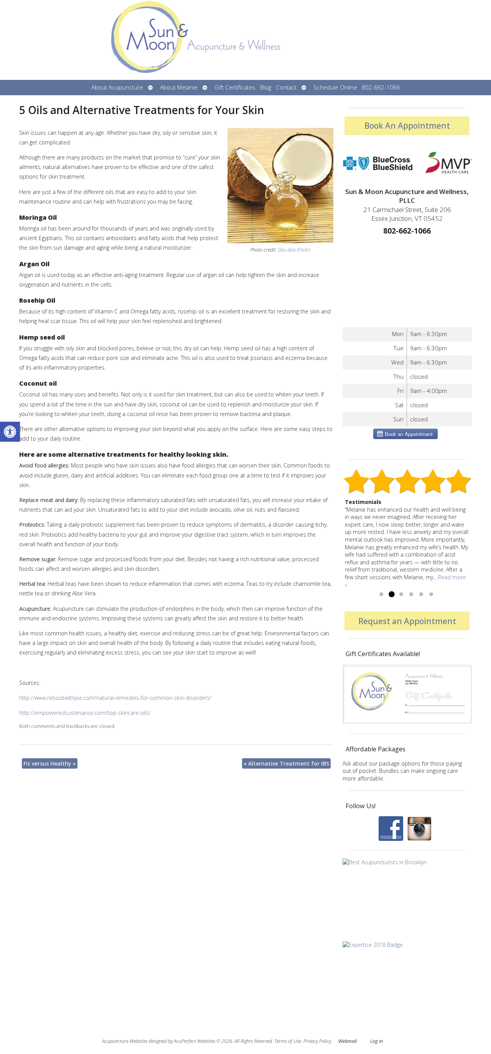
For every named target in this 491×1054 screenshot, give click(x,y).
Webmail (347, 1041)
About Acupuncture (117, 87)
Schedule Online (335, 87)
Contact (286, 87)
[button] (10, 432)
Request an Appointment (407, 621)
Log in (376, 1041)
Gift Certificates (234, 87)
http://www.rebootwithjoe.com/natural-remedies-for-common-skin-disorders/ (115, 697)
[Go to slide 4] (411, 594)
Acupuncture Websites (125, 1041)
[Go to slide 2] (391, 594)
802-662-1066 (381, 87)
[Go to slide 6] (431, 594)
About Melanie (179, 87)
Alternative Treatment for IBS (286, 763)
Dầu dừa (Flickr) (294, 250)
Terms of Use (287, 1041)
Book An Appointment (407, 125)
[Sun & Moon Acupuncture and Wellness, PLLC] (245, 40)
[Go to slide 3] (401, 594)
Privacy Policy (317, 1041)
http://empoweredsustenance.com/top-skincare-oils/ (85, 712)
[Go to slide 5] (421, 594)
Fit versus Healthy (49, 763)
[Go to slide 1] (381, 594)
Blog (265, 87)
